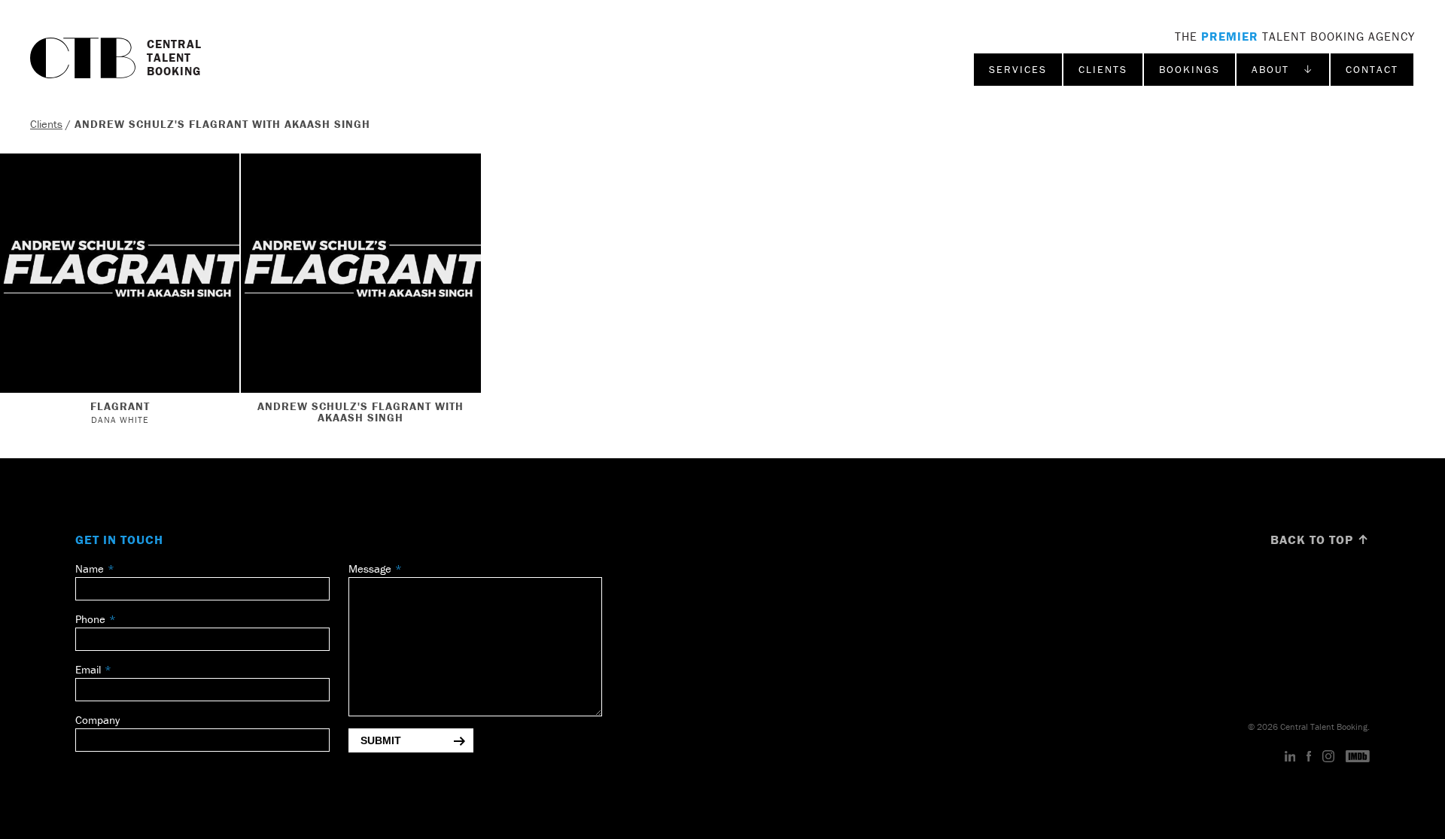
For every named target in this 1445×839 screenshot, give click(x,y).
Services (1018, 69)
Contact (1372, 69)
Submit (380, 740)
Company (97, 720)
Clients (1102, 69)
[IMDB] (1358, 757)
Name (89, 568)
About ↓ (1283, 69)
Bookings (1189, 69)
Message (369, 568)
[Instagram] (1328, 757)
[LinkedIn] (1290, 757)
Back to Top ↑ (1320, 539)
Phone (90, 619)
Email (88, 669)
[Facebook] (1309, 757)
